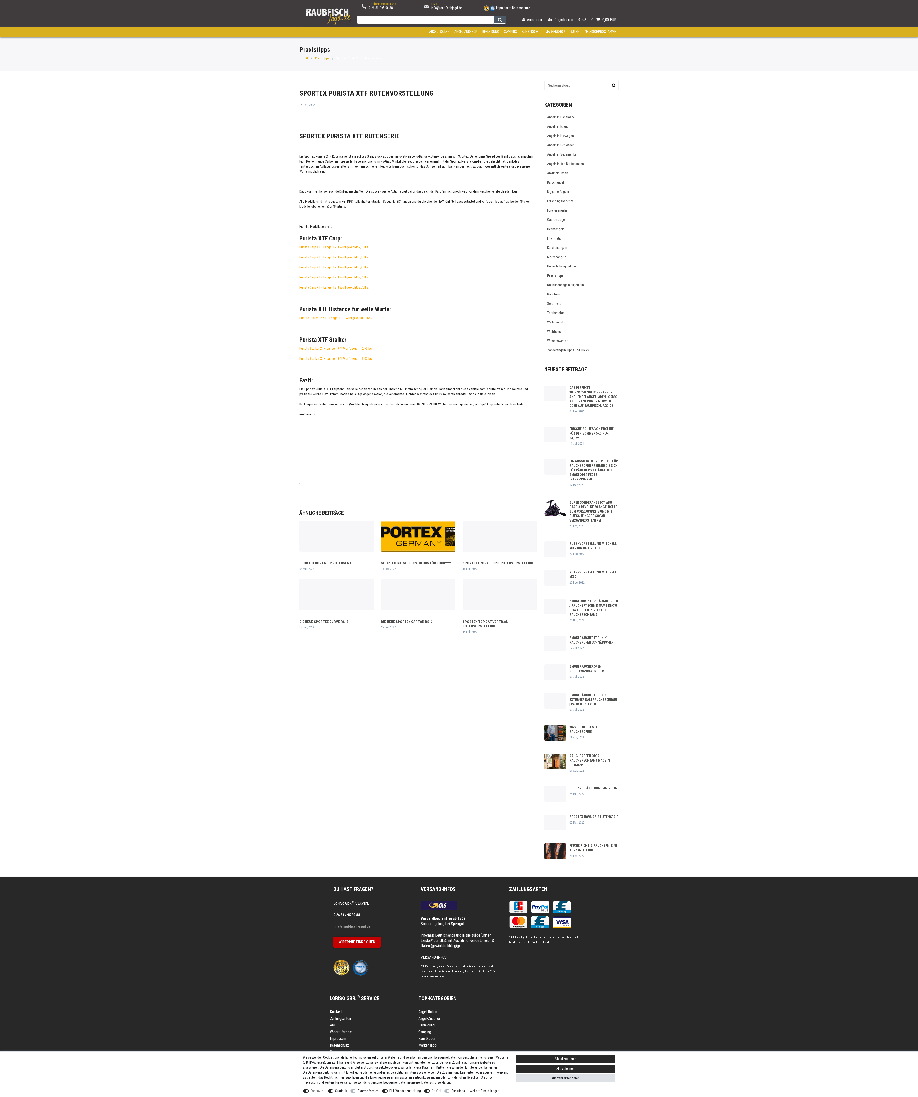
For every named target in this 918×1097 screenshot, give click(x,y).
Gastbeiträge (556, 220)
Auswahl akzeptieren (565, 1078)
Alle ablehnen (565, 1068)
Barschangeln (556, 182)
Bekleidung (490, 31)
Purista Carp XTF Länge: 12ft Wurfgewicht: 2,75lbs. (334, 247)
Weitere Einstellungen (484, 1091)
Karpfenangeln (557, 248)
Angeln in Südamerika (561, 154)
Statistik (341, 1091)
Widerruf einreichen (357, 942)
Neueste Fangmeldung (562, 266)
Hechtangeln (555, 229)
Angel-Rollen (439, 31)
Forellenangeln (557, 210)
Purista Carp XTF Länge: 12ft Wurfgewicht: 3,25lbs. (334, 267)
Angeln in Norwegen (560, 136)
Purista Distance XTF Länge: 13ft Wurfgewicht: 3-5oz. (336, 318)
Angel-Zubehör (465, 31)
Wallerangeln (556, 322)
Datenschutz (521, 8)
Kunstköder (531, 31)
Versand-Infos (437, 976)
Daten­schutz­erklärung (436, 1082)
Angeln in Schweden (560, 145)
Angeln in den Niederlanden (565, 164)
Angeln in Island (557, 126)
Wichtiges (554, 331)
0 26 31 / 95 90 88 (381, 8)
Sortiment (554, 304)
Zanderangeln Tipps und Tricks (568, 350)
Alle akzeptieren (565, 1059)
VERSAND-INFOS (438, 889)
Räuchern (553, 294)
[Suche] (500, 20)
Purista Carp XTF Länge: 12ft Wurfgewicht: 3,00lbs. (334, 257)
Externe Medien (368, 1091)
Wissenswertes (557, 341)
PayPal (436, 1091)
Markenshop (555, 31)
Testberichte (556, 313)
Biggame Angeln (558, 192)
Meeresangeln (556, 257)
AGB (333, 1025)
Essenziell (317, 1091)
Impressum (503, 8)
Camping (510, 31)
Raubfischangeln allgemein (565, 285)
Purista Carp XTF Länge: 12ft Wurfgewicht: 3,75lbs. (334, 277)
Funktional (459, 1091)
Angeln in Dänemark (560, 117)
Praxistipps (322, 58)
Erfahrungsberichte (560, 201)
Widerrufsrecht (341, 1032)
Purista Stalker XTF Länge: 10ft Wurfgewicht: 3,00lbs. (335, 358)
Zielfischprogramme (600, 31)
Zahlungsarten (528, 889)
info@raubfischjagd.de (446, 8)
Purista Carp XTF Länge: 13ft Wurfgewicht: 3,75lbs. (334, 287)
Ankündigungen (557, 173)
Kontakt (336, 1012)
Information (555, 238)
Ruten (574, 31)
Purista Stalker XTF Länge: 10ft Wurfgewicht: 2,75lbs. (335, 348)
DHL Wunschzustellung (405, 1091)
